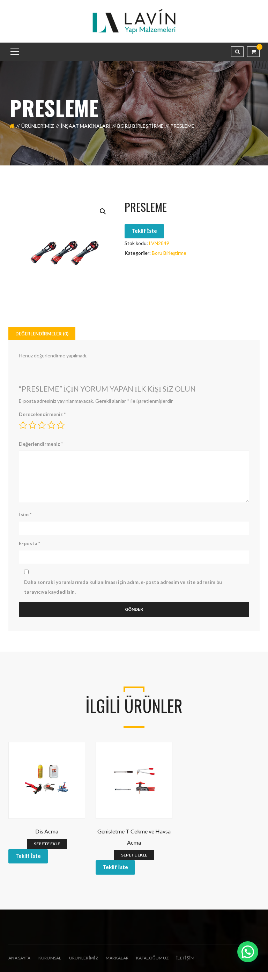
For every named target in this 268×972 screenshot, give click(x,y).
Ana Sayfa (19, 957)
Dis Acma (46, 831)
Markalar (117, 957)
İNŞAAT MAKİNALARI (86, 126)
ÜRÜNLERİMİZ (83, 957)
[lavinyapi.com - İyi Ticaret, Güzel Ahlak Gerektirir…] (134, 21)
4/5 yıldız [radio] (51, 425)
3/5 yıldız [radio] (42, 425)
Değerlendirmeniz (41, 444)
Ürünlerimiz (37, 126)
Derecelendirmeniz (42, 414)
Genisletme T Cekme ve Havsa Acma (134, 837)
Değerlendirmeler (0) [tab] (41, 333)
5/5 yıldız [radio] (61, 425)
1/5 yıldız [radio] (23, 425)
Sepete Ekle (47, 843)
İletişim (185, 957)
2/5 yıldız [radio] (32, 425)
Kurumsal (49, 957)
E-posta (29, 543)
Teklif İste (144, 231)
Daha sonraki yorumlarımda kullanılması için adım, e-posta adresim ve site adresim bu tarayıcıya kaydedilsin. (123, 587)
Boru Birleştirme (140, 126)
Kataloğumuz (152, 957)
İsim (25, 514)
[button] (103, 211)
